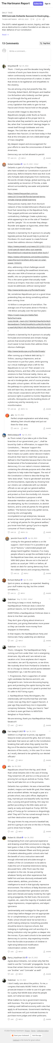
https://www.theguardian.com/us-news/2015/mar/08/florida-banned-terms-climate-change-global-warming (27, 196)
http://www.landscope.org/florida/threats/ (26, 290)
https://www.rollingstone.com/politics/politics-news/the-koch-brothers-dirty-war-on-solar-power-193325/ (28, 259)
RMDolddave (13, 434)
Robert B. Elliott (14, 837)
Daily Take (7, 13)
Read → (5, 34)
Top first (46, 43)
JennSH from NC (18, 538)
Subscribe (38, 3)
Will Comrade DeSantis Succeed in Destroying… (26, 16)
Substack (16, 1040)
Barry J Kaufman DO (17, 957)
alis (12, 415)
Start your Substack (21, 1035)
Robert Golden (14, 164)
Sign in (47, 3)
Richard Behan (14, 580)
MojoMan (12, 65)
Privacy (27, 1031)
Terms (33, 1031)
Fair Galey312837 (16, 731)
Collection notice (43, 1031)
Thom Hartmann (9, 19)
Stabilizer (12, 599)
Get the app (36, 1035)
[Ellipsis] (50, 66)
